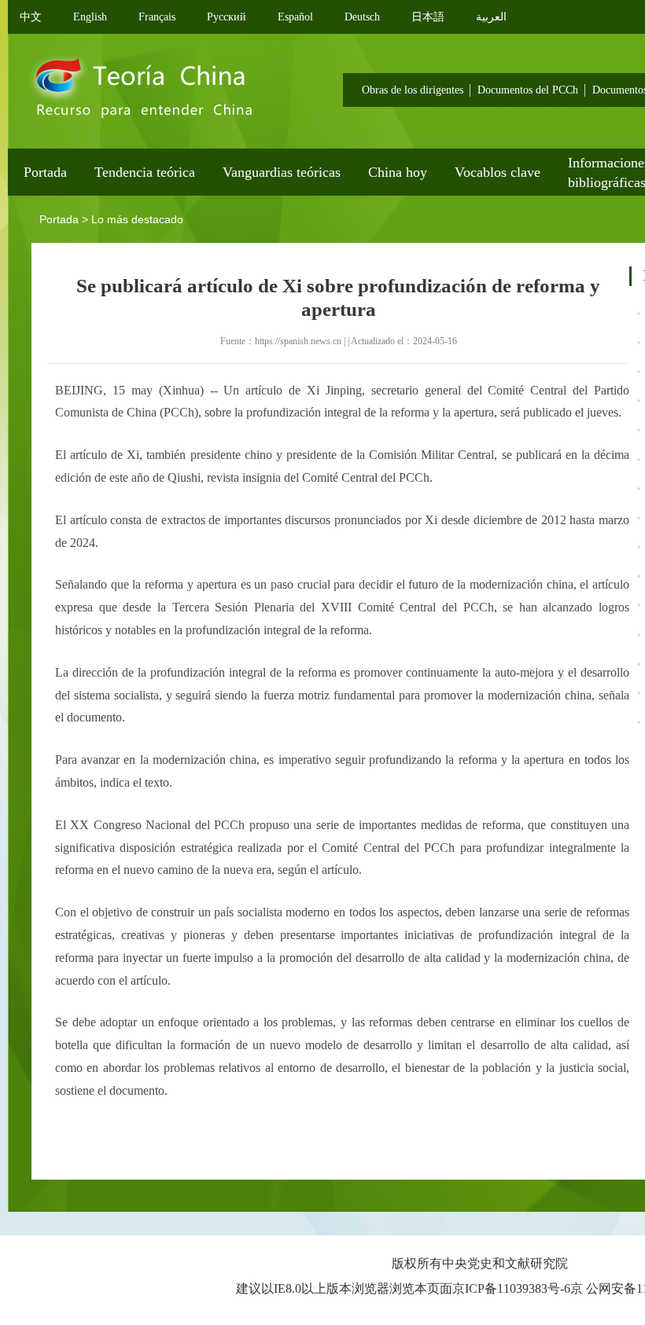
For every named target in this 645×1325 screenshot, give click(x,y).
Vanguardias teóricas (282, 172)
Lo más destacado (137, 219)
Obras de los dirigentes (412, 90)
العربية (491, 17)
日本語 (427, 17)
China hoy (397, 172)
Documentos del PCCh (527, 90)
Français (156, 17)
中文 (31, 17)
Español (295, 17)
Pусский (226, 17)
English (90, 17)
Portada (45, 172)
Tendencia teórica (144, 172)
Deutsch (362, 17)
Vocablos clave (497, 172)
